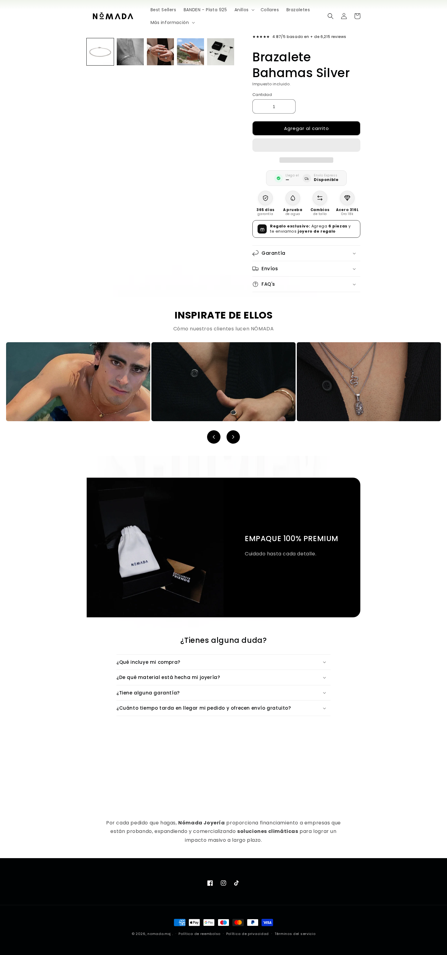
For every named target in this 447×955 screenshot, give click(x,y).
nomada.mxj (159, 933)
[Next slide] (233, 437)
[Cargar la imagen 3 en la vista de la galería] (160, 51)
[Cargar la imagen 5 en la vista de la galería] (220, 51)
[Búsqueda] (330, 16)
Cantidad (262, 94)
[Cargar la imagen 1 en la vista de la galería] (100, 51)
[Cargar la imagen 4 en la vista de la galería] (190, 51)
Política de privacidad (247, 933)
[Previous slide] (213, 437)
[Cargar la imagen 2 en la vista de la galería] (130, 51)
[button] (306, 145)
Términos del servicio (295, 933)
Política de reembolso (199, 933)
